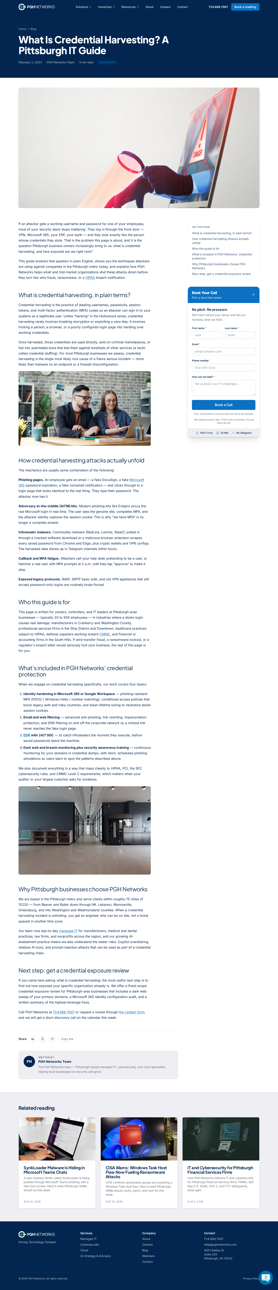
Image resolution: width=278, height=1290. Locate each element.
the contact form (131, 1012)
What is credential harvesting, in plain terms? (222, 233)
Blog (33, 29)
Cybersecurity (89, 1244)
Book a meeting (245, 7)
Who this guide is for (205, 248)
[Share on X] (42, 1039)
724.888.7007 (218, 7)
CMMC (105, 634)
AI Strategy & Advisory (95, 1256)
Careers (165, 7)
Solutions (82, 7)
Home (22, 29)
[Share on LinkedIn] (32, 1039)
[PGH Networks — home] (37, 7)
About (150, 7)
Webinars (148, 1256)
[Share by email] (52, 1039)
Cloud (84, 1250)
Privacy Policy (251, 1278)
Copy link (67, 1039)
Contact (182, 7)
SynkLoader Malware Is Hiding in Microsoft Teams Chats (54, 1170)
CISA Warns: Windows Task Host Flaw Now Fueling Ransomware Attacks (136, 1172)
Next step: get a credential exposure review (221, 274)
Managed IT (88, 1239)
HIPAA (90, 278)
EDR (26, 735)
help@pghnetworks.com (220, 1244)
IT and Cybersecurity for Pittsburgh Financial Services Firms (220, 1170)
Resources (128, 7)
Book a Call (223, 405)
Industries (105, 7)
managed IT (68, 931)
